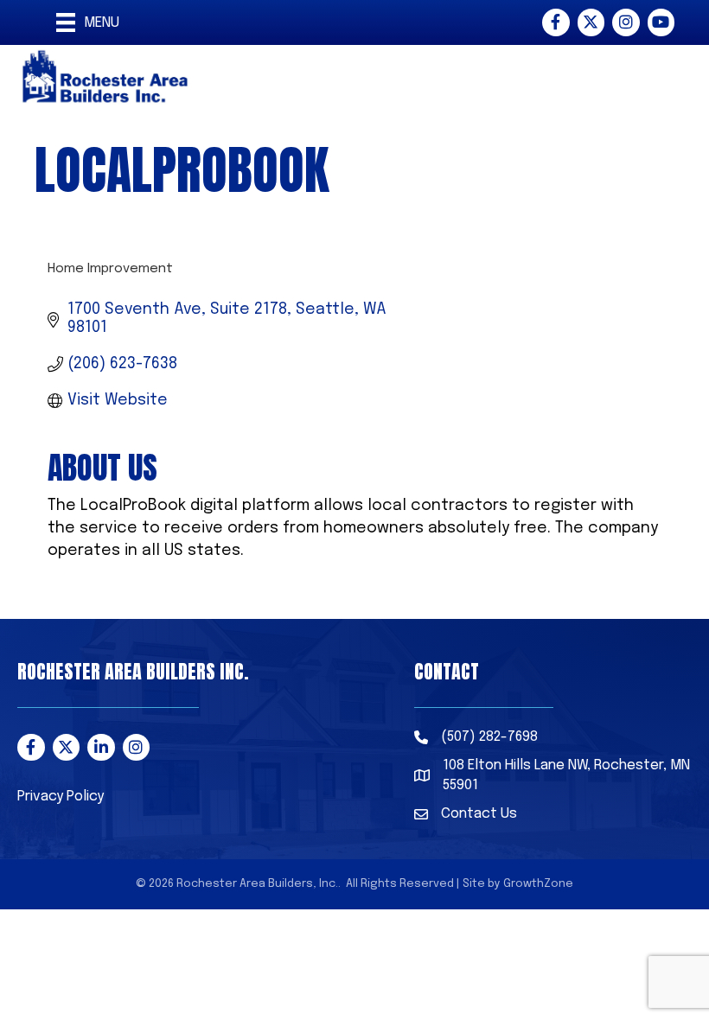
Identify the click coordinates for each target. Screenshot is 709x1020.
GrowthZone (538, 883)
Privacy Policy (60, 796)
